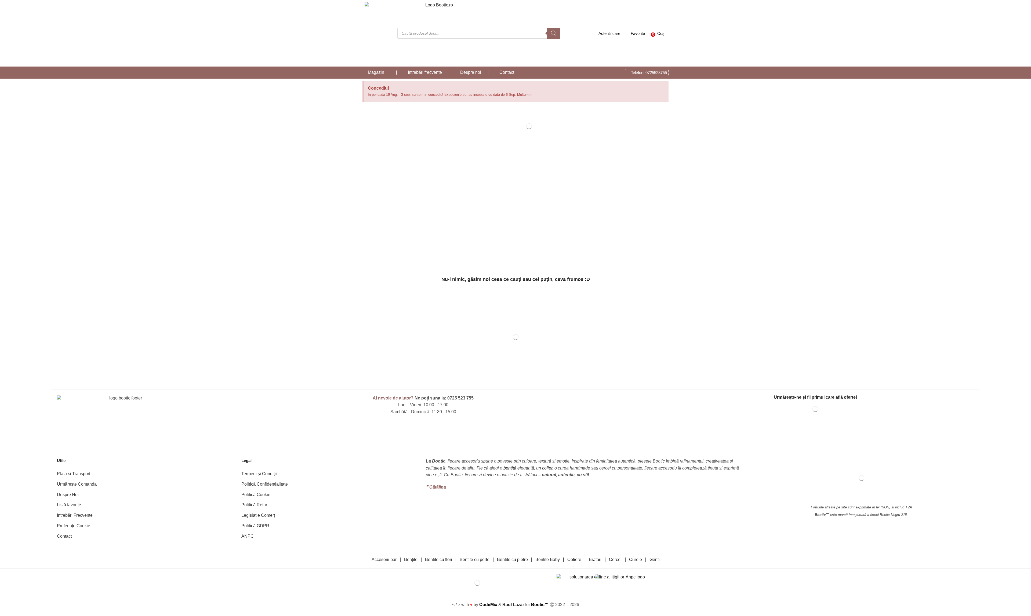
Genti (654, 559)
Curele (635, 559)
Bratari (595, 559)
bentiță (509, 468)
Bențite (411, 559)
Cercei (615, 559)
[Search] (553, 33)
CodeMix (488, 604)
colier (547, 468)
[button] (656, 33)
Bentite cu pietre (512, 559)
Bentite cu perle (474, 559)
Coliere (574, 559)
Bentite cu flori (438, 559)
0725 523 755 (460, 398)
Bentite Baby (547, 559)
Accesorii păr (384, 559)
